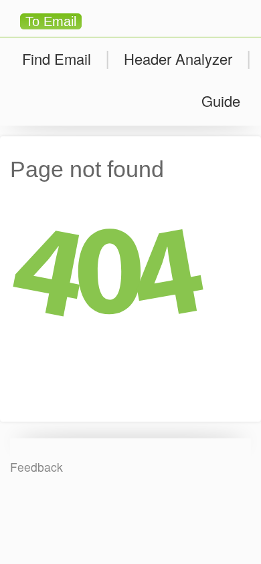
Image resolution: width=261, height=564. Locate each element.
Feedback (36, 466)
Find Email (56, 58)
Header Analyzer (178, 58)
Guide (220, 100)
